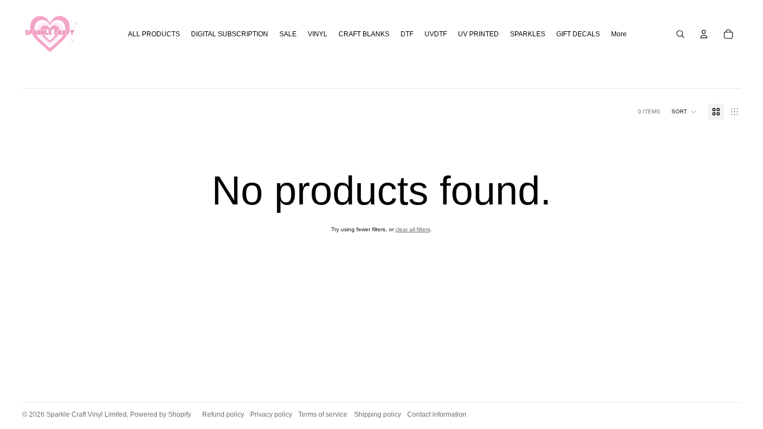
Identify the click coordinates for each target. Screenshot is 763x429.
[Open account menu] (704, 34)
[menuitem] (618, 34)
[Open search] (680, 34)
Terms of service (322, 414)
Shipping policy (377, 414)
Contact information (436, 414)
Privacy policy (271, 414)
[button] (684, 111)
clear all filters (412, 229)
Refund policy (223, 414)
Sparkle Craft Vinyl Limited (86, 414)
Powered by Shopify (160, 414)
